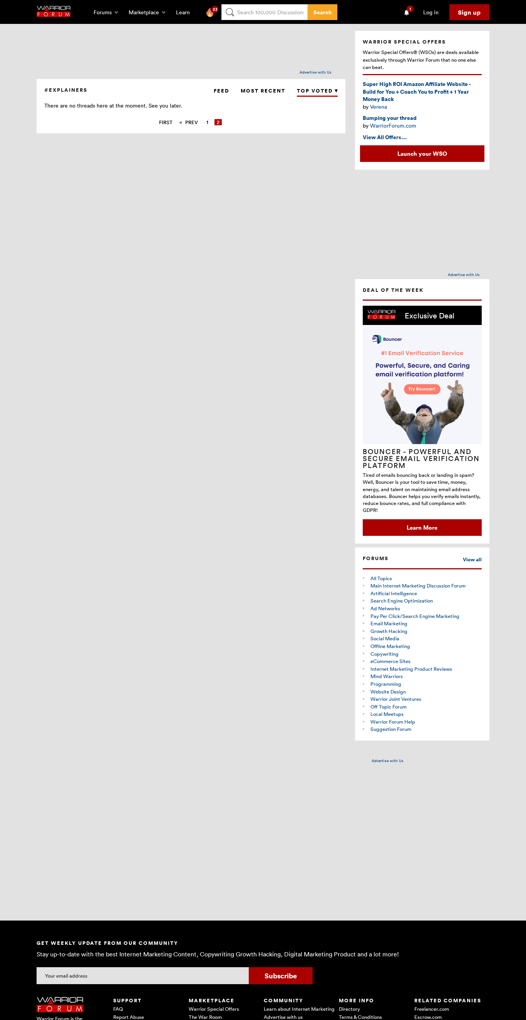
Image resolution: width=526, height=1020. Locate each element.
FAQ (118, 1008)
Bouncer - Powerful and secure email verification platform (421, 458)
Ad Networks (385, 608)
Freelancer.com (431, 1008)
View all (472, 559)
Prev (191, 122)
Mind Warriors (386, 676)
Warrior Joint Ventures (395, 698)
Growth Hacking (388, 631)
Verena (378, 106)
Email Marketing (388, 623)
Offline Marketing (390, 646)
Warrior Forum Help (392, 721)
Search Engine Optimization (401, 600)
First (166, 122)
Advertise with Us (316, 72)
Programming (385, 683)
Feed (221, 90)
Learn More (422, 527)
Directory (349, 1008)
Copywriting (384, 653)
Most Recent (263, 90)
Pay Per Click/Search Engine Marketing (414, 616)
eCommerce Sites (390, 661)
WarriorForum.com (393, 125)
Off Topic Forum (388, 706)
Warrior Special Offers (214, 1008)
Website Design (388, 691)
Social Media (384, 638)
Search (322, 12)
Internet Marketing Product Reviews (411, 668)
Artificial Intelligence (393, 593)
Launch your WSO (422, 153)
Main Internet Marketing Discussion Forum (418, 585)
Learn (185, 12)
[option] (422, 421)
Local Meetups (387, 713)
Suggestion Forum (390, 728)
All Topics (381, 578)
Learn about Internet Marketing (299, 1008)
